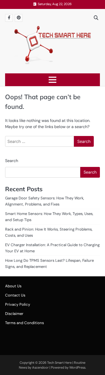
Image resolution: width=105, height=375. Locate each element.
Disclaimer (14, 313)
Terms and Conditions (24, 322)
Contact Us (15, 295)
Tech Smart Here (59, 362)
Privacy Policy (17, 304)
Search (11, 160)
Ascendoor (40, 367)
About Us (13, 286)
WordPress (77, 367)
